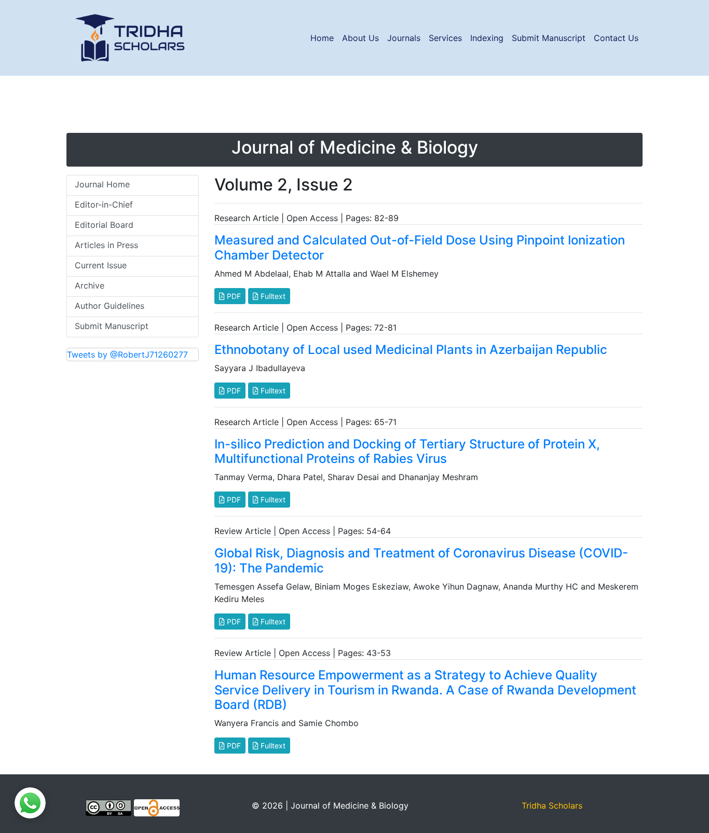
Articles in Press (106, 245)
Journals (403, 38)
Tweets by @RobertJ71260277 (127, 354)
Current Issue (101, 265)
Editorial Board (104, 225)
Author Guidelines (109, 306)
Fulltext (271, 296)
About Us (360, 38)
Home (322, 38)
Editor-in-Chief (104, 204)
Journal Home (102, 184)
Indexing (486, 38)
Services (445, 38)
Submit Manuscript (548, 38)
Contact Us (616, 38)
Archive (89, 285)
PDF (233, 296)
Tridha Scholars (552, 805)
